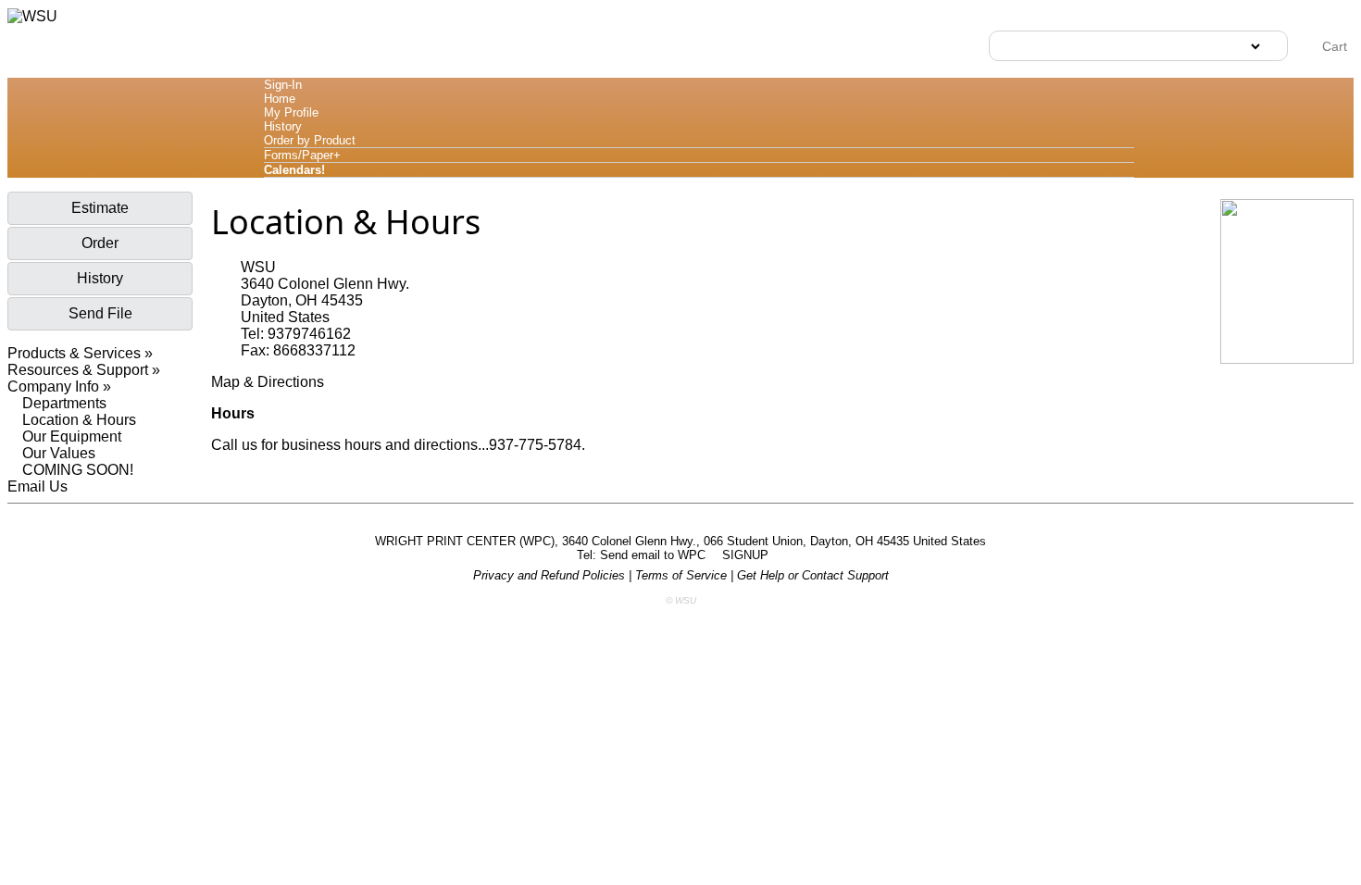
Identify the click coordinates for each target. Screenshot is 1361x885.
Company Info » (59, 386)
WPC (693, 555)
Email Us (37, 486)
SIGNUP (747, 555)
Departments (64, 403)
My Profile (291, 112)
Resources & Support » (83, 370)
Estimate (100, 208)
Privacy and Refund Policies (549, 575)
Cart (1332, 46)
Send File (100, 313)
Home (279, 99)
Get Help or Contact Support (813, 575)
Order (100, 243)
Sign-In (283, 85)
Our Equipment (71, 436)
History (283, 126)
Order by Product (310, 140)
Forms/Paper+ (302, 155)
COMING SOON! (77, 470)
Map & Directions (267, 382)
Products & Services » (80, 353)
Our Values (58, 453)
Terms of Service (681, 575)
